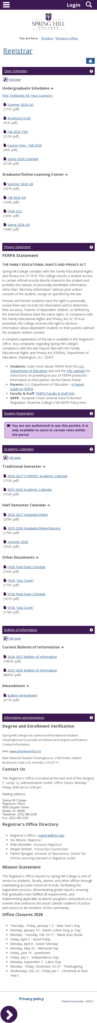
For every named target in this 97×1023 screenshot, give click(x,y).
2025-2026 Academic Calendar (29, 489)
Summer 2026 (17, 542)
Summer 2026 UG (20, 104)
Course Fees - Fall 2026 (24, 145)
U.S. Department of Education (47, 368)
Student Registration (19, 413)
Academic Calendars (19, 449)
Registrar (47, 38)
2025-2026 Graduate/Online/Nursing (33, 528)
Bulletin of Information (20, 630)
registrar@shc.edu (51, 835)
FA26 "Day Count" (20, 580)
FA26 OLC (14, 211)
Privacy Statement (17, 247)
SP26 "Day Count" (20, 607)
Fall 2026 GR (16, 197)
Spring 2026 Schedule (23, 159)
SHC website (76, 371)
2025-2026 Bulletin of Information (32, 670)
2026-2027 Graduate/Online (27, 515)
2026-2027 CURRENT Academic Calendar (37, 476)
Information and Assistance (24, 717)
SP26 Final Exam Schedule (26, 594)
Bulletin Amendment (22, 695)
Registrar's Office (67, 38)
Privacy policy (31, 998)
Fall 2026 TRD (17, 132)
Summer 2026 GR (20, 184)
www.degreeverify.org (25, 751)
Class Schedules (15, 71)
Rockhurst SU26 (19, 118)
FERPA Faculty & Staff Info (55, 393)
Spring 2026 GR (18, 225)
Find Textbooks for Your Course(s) (27, 95)
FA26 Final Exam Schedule (26, 567)
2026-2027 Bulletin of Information (32, 657)
